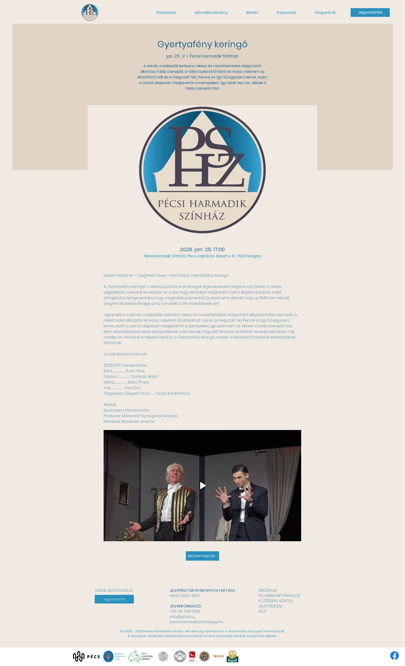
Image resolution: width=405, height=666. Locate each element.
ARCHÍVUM (268, 590)
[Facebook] (394, 655)
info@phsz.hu (182, 616)
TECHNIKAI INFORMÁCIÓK (279, 595)
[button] (166, 12)
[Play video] (202, 485)
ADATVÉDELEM (270, 606)
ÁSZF (263, 611)
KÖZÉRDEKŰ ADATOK (276, 600)
